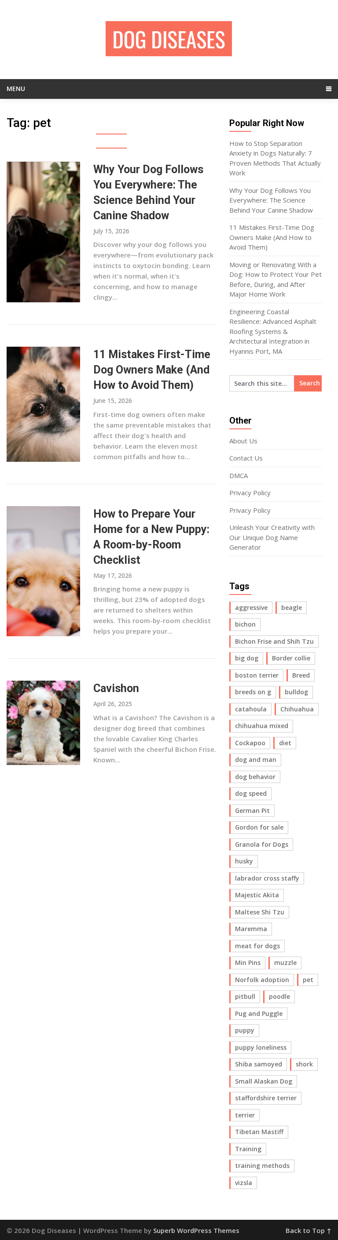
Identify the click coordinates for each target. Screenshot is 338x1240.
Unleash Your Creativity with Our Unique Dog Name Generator (272, 537)
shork (304, 1064)
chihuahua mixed (261, 726)
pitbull (245, 996)
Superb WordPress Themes (196, 1230)
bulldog (296, 692)
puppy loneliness (261, 1047)
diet (285, 743)
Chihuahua (297, 709)
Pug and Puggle (259, 1013)
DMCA (238, 475)
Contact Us (246, 457)
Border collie (291, 658)
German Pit (252, 810)
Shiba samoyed (258, 1064)
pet (308, 979)
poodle (279, 996)
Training (248, 1149)
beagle (291, 607)
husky (244, 861)
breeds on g (253, 692)
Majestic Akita (257, 895)
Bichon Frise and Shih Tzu (274, 641)
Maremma (251, 929)
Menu (16, 88)
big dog (246, 658)
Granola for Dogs (261, 844)
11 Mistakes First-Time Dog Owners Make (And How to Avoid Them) (151, 370)
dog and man (255, 759)
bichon (245, 624)
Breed (301, 675)
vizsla (243, 1182)
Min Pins (248, 962)
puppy (244, 1030)
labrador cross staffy (267, 878)
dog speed (251, 793)
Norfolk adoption (262, 979)
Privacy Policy (250, 492)
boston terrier (257, 675)
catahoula (251, 709)
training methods (262, 1165)
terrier (245, 1115)
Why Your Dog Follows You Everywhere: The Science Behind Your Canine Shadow (271, 200)
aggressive (251, 607)
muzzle (285, 962)
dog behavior (255, 776)
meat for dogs (257, 946)
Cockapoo (250, 743)
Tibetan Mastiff (259, 1132)
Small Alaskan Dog (263, 1081)
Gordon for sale (259, 827)
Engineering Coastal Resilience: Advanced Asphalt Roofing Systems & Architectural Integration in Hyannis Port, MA (272, 331)
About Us (243, 440)
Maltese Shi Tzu (259, 912)
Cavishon (116, 688)
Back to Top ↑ (308, 1230)
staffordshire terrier (266, 1098)
